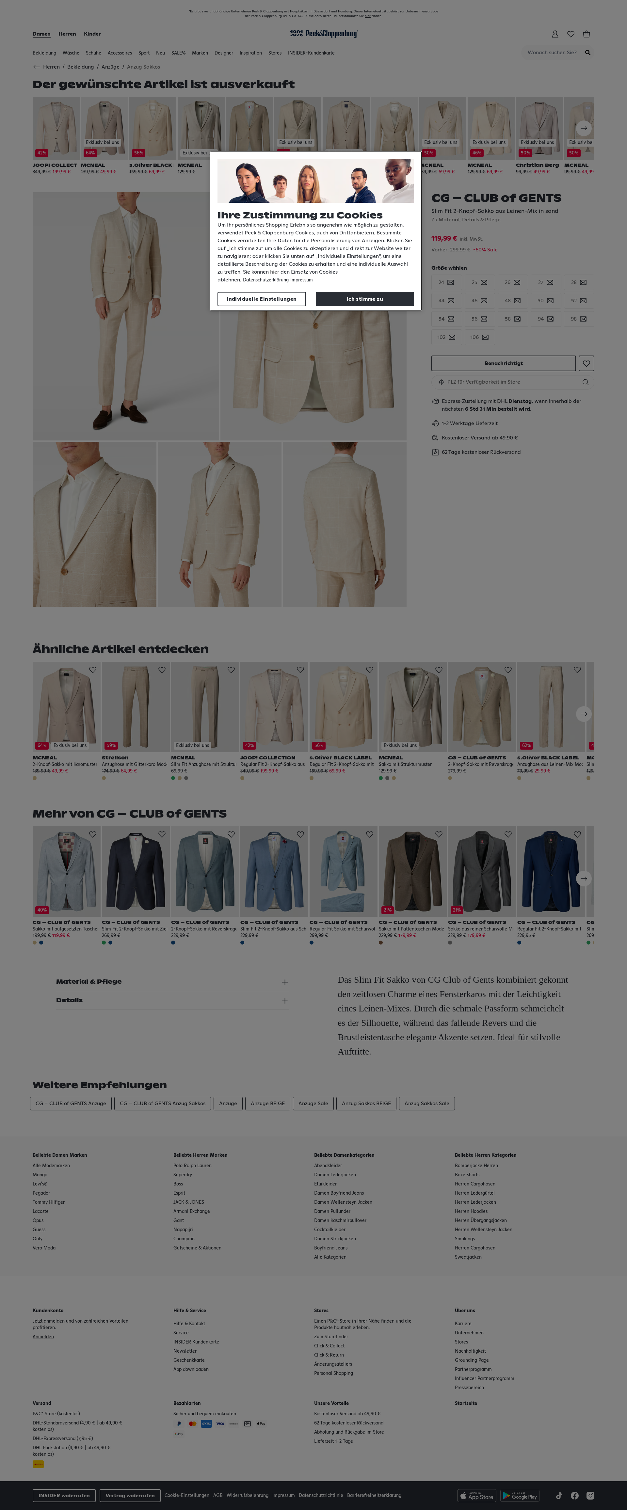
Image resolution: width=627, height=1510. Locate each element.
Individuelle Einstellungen (262, 299)
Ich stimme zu (365, 299)
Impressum (301, 280)
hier (274, 272)
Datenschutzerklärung (266, 280)
